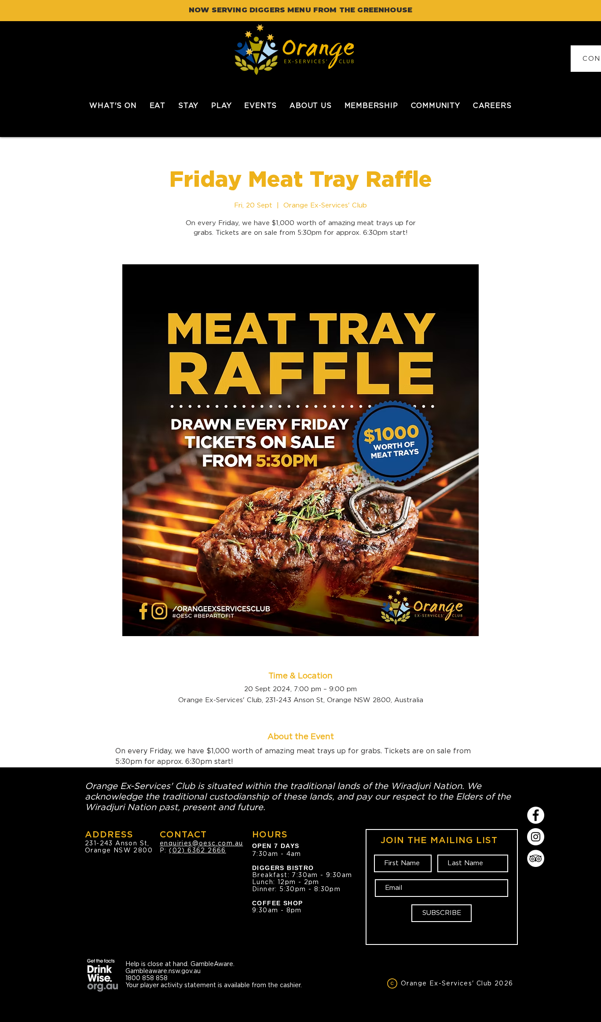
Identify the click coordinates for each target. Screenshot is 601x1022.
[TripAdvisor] (535, 858)
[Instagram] (535, 836)
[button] (157, 105)
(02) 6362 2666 (197, 850)
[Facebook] (535, 815)
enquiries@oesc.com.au (201, 843)
